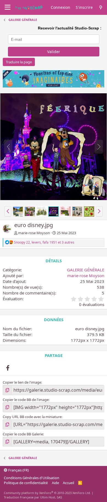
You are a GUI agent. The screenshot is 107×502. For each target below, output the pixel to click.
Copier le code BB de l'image (26, 399)
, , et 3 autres (44, 242)
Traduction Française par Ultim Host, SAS (33, 497)
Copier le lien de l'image (22, 382)
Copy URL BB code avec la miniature (32, 416)
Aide (55, 482)
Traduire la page (19, 61)
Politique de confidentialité (26, 482)
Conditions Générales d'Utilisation (31, 477)
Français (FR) (18, 470)
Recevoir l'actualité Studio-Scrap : (70, 28)
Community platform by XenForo (47, 493)
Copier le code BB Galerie (23, 434)
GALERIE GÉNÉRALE (85, 269)
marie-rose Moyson (34, 232)
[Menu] (7, 7)
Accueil (68, 482)
